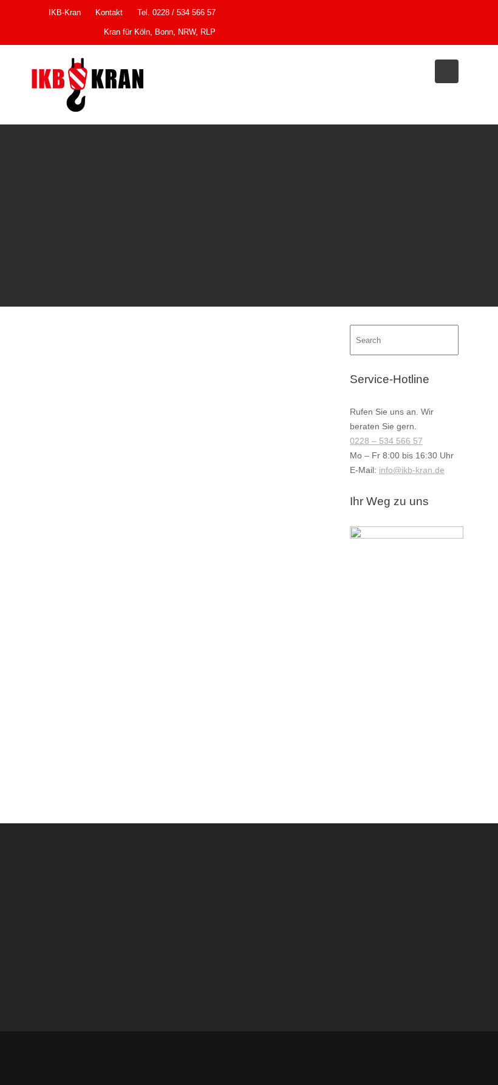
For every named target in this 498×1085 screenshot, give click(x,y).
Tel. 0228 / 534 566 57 (176, 12)
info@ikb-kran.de (412, 470)
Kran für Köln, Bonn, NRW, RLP (160, 31)
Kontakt (109, 12)
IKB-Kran (65, 12)
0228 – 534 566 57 (386, 441)
